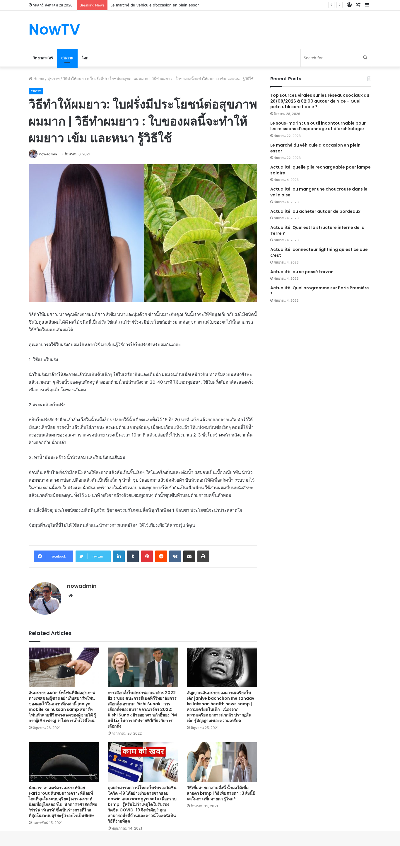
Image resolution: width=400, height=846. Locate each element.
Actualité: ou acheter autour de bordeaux (315, 211)
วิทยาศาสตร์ (43, 57)
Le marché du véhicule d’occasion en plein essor (315, 148)
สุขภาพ (67, 57)
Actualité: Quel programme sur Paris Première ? (319, 291)
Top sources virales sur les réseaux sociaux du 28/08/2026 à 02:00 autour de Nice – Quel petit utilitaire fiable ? (319, 101)
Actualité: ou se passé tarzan (302, 272)
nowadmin (48, 154)
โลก (85, 57)
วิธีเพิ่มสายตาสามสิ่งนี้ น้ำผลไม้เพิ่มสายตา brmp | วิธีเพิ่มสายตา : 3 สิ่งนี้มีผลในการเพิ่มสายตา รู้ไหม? (221, 793)
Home (38, 78)
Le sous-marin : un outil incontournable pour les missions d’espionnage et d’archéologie (318, 126)
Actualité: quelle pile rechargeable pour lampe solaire (320, 170)
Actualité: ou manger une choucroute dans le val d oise (318, 192)
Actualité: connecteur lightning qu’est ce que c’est (319, 252)
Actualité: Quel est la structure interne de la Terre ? (317, 230)
